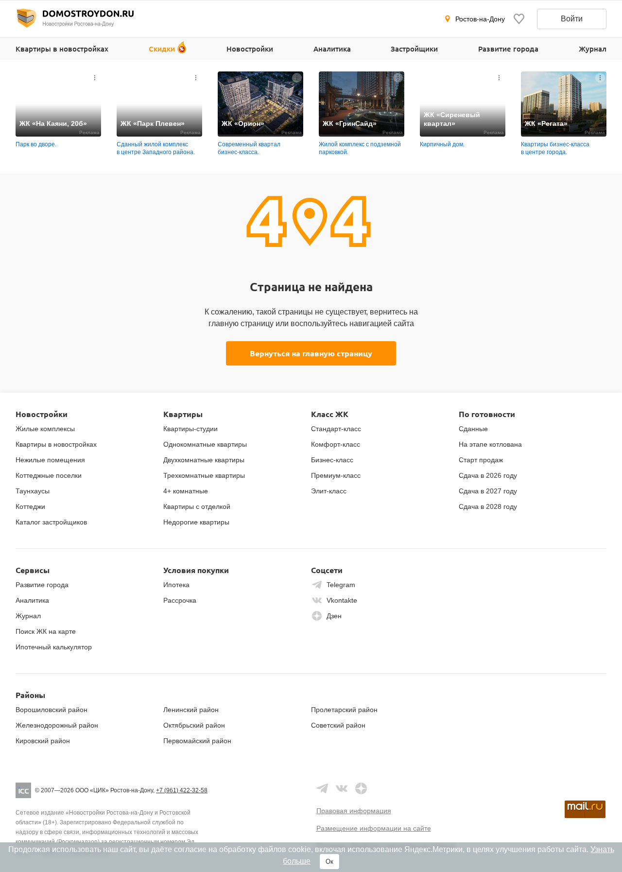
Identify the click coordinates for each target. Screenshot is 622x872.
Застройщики (414, 48)
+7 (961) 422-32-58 (181, 790)
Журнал (592, 48)
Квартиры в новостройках (62, 48)
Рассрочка (179, 600)
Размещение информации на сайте (373, 828)
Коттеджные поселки (49, 475)
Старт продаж (481, 460)
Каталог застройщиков (51, 522)
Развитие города (508, 48)
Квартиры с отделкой (196, 506)
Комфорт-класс (335, 444)
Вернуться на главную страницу (311, 353)
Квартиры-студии (190, 429)
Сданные (473, 429)
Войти (572, 19)
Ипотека (176, 585)
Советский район (338, 725)
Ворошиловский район (51, 710)
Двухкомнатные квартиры (203, 460)
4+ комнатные (185, 491)
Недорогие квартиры (196, 522)
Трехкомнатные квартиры (204, 475)
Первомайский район (197, 741)
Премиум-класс (336, 475)
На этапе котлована (490, 444)
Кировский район (43, 741)
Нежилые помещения (50, 460)
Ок (329, 861)
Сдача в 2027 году (488, 491)
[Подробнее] (95, 78)
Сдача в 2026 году (488, 475)
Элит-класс (328, 491)
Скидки (162, 48)
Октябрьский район (194, 725)
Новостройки (249, 48)
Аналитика (332, 48)
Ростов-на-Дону (480, 19)
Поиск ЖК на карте (46, 631)
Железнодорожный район (57, 725)
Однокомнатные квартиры (205, 444)
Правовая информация (353, 811)
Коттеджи (30, 506)
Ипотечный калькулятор (54, 647)
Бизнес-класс (332, 460)
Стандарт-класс (336, 429)
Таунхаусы (33, 491)
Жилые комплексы (45, 429)
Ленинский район (191, 710)
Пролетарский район (344, 710)
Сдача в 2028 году (488, 506)
